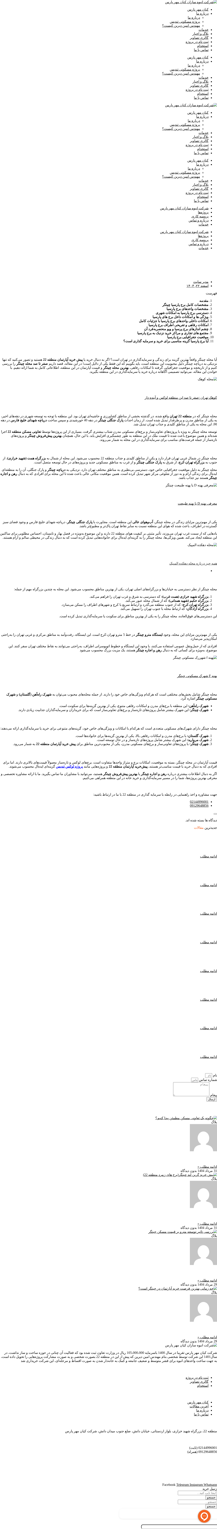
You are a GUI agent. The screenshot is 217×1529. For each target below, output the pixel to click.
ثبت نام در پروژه (197, 42)
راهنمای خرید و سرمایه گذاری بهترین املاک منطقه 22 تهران (154, 894)
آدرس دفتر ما (206, 1422)
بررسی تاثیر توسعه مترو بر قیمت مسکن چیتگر (178, 1272)
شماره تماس (207, 1080)
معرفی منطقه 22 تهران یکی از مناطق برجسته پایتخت (160, 865)
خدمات (204, 29)
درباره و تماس (199, 220)
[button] (108, 293)
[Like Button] (215, 814)
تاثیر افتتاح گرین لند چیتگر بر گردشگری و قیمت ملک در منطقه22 (163, 1215)
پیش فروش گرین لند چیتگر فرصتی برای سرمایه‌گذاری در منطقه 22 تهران (140, 923)
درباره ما (202, 13)
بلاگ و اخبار (200, 33)
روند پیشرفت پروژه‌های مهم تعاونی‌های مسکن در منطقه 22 (167, 1158)
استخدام (203, 46)
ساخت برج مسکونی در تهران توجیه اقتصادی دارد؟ (164, 1009)
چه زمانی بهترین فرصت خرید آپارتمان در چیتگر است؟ (172, 1329)
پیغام (213, 1095)
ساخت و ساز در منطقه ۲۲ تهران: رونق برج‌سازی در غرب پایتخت (148, 980)
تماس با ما (201, 50)
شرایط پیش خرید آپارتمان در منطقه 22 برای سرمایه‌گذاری (155, 951)
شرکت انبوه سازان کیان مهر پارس (184, 208)
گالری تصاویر (199, 38)
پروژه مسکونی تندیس (185, 21)
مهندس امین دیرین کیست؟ (181, 25)
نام (214, 1075)
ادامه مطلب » (207, 1166)
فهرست (211, 293)
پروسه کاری (200, 216)
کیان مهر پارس (198, 9)
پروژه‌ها (203, 212)
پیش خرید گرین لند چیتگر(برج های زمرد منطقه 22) (164, 837)
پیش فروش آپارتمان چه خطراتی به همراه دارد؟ (166, 1037)
